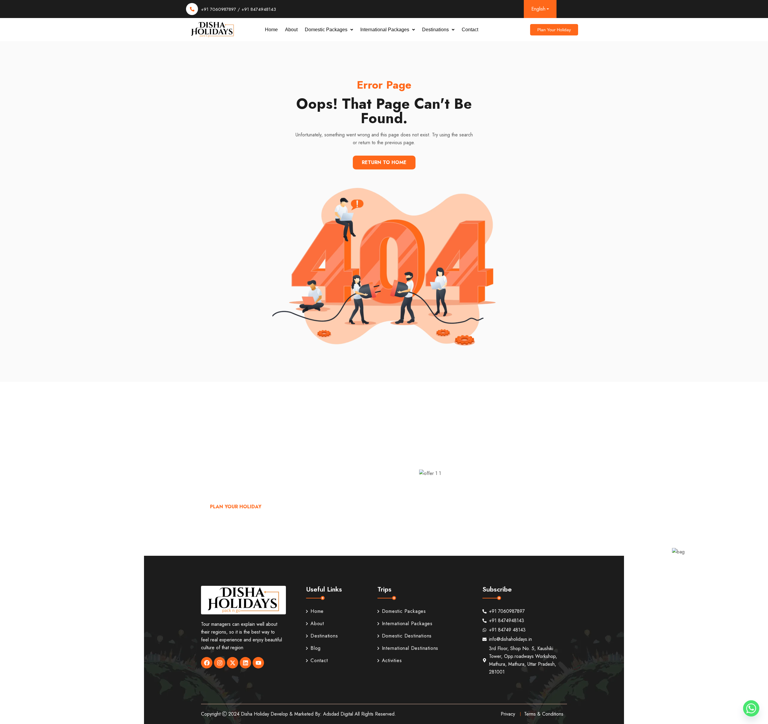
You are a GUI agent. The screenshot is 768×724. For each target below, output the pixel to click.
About (291, 29)
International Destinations (410, 648)
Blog (315, 648)
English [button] (538, 8)
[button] (329, 29)
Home (271, 29)
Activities (392, 660)
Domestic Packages (326, 29)
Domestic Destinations (407, 635)
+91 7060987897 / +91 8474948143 (238, 9)
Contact (470, 29)
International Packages (384, 29)
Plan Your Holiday (235, 506)
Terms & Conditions (543, 713)
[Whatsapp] (751, 708)
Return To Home (384, 162)
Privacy (508, 713)
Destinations (435, 29)
